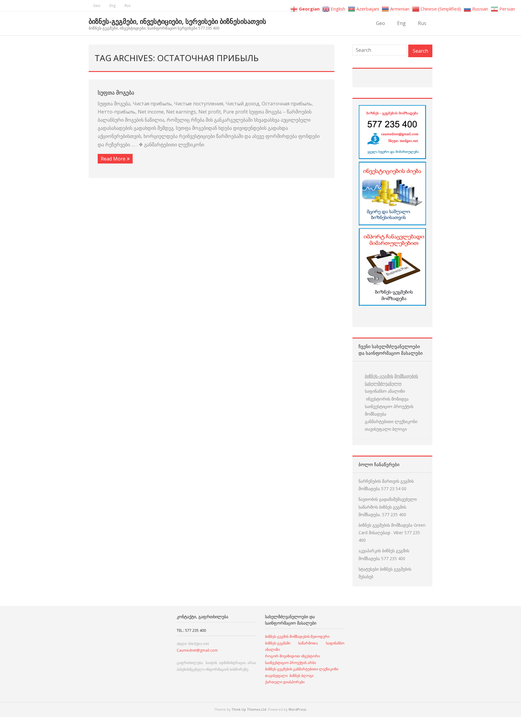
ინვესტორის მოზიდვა (387, 399)
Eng (112, 5)
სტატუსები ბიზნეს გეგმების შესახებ (384, 572)
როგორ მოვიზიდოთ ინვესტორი (293, 656)
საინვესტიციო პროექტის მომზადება (389, 410)
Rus (128, 5)
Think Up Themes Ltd (249, 709)
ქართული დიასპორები (285, 681)
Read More (113, 158)
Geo (96, 5)
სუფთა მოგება (116, 92)
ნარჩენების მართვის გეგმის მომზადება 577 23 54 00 (386, 484)
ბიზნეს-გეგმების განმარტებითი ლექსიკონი (301, 669)
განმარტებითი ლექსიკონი (391, 421)
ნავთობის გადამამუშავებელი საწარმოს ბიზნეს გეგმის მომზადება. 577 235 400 (387, 506)
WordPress (297, 709)
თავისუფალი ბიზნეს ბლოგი (289, 675)
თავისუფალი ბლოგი (386, 429)
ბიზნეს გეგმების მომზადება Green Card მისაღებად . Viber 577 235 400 (391, 532)
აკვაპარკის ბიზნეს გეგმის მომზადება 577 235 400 (383, 554)
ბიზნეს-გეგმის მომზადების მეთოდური (297, 636)
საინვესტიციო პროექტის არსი (290, 662)
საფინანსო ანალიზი (385, 391)
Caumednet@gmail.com (197, 650)
